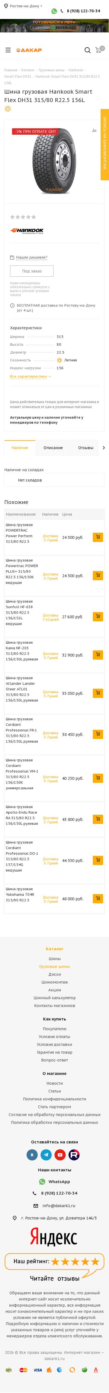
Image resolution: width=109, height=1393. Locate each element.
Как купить (54, 1019)
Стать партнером (54, 1106)
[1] (12, 217)
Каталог (54, 948)
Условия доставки (54, 1044)
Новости (54, 1083)
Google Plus (74, 1154)
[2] (18, 217)
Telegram (46, 1154)
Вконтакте (32, 1154)
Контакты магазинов (54, 1005)
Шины (55, 958)
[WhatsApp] (54, 11)
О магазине (54, 1073)
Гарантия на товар (54, 1052)
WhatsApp (59, 1181)
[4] (28, 217)
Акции (54, 989)
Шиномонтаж (54, 982)
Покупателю (55, 1028)
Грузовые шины (54, 966)
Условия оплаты (54, 1036)
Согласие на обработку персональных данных (55, 1114)
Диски (54, 974)
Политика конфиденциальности (54, 1098)
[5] (34, 217)
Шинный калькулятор (55, 997)
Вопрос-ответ (54, 1060)
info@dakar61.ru (58, 1205)
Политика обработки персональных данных (54, 1122)
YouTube (60, 1154)
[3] (23, 217)
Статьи (54, 1091)
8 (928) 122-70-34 (83, 10)
